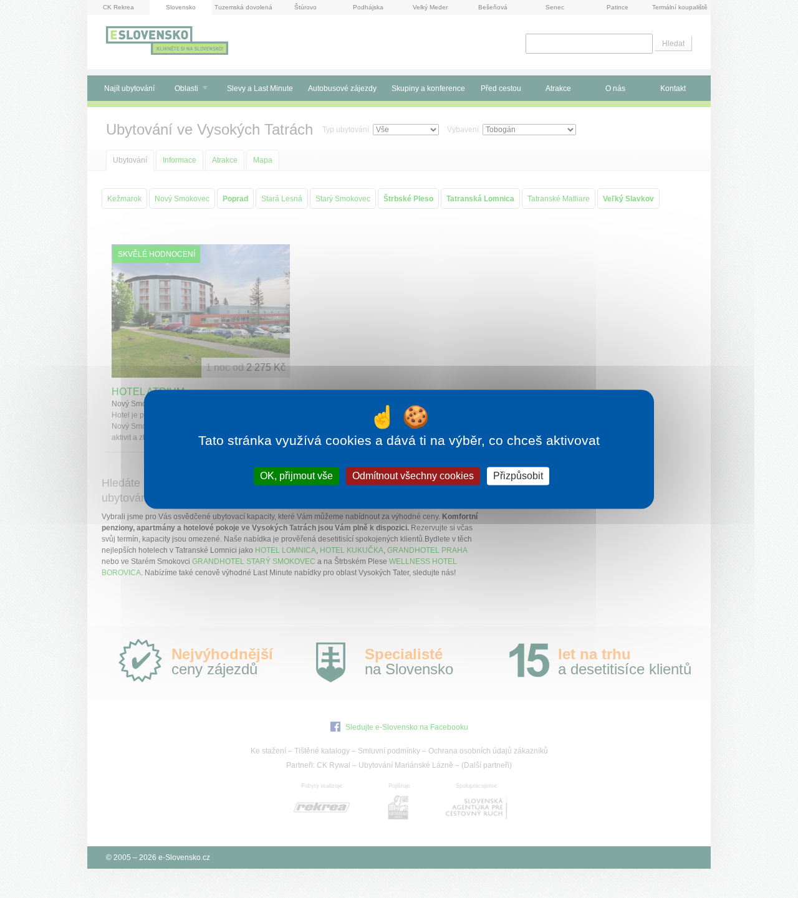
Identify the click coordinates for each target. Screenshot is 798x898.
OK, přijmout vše (296, 475)
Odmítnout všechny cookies (413, 475)
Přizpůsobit (518, 475)
